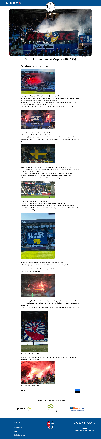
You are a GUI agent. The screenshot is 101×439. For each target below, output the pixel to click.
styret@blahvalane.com (19, 427)
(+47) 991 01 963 (18, 434)
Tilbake (23, 390)
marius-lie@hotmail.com (19, 435)
